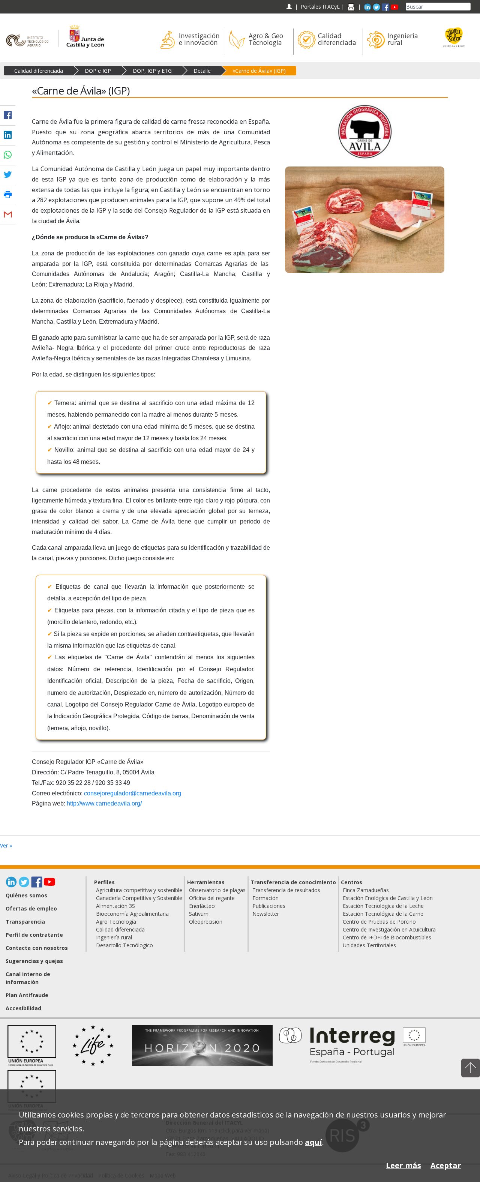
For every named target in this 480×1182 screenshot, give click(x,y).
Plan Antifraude (27, 995)
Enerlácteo (202, 905)
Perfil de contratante (34, 934)
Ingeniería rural (114, 937)
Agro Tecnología (116, 921)
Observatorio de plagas (217, 890)
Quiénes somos (26, 895)
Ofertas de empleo (31, 908)
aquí (313, 1142)
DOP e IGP (98, 70)
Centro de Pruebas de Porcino (379, 921)
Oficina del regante (212, 898)
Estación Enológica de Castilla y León (388, 898)
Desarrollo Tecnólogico (124, 945)
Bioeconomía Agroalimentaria (132, 913)
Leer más (403, 1165)
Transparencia (25, 921)
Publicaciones (268, 905)
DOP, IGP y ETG (152, 70)
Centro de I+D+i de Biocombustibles (387, 937)
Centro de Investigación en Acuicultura (389, 929)
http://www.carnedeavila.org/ (104, 803)
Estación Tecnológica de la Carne (383, 913)
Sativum (198, 913)
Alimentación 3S (115, 905)
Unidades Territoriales (369, 945)
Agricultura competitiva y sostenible (139, 890)
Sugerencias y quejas (34, 960)
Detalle (202, 70)
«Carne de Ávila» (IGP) (259, 70)
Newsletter (265, 913)
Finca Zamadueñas (366, 890)
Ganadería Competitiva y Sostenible (139, 898)
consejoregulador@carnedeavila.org (132, 793)
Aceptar (445, 1165)
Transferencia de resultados (286, 890)
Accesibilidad (23, 1008)
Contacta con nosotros (37, 947)
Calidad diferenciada (38, 70)
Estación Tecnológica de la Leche (383, 905)
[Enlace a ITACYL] (29, 32)
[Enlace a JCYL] (85, 32)
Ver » (6, 845)
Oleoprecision (205, 921)
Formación (265, 898)
